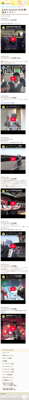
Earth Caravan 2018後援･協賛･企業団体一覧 (8, 389)
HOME (2, 6)
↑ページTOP (24, 397)
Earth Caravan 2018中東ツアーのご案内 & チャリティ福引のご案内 (9, 384)
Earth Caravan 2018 (11, 6)
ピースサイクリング (7, 366)
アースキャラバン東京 (8, 363)
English (19, 4)
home (3, 394)
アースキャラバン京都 (8, 369)
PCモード (9, 396)
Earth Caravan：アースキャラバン (6, 3)
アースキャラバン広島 (8, 372)
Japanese (19, 2)
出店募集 (4, 361)
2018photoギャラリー (8, 377)
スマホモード (18, 396)
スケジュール (5, 352)
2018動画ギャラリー (7, 380)
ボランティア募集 (7, 358)
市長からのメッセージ (8, 355)
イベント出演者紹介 (7, 374)
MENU (26, 2)
